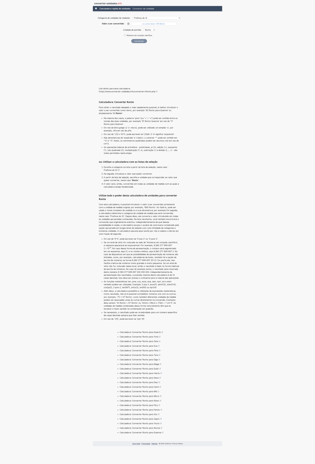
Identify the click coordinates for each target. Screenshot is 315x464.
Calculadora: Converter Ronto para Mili (138, 391)
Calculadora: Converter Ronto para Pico (139, 405)
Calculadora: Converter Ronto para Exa (138, 346)
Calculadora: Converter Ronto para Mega (139, 364)
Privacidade (146, 444)
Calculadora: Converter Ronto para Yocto (139, 423)
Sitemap (155, 444)
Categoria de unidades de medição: (114, 18)
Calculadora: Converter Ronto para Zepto (139, 419)
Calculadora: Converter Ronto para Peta (139, 350)
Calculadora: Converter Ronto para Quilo (139, 368)
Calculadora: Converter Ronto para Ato (138, 414)
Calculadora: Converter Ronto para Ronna (140, 428)
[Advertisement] (139, 63)
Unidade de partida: (132, 30)
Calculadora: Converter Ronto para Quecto (140, 332)
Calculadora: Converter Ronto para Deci (139, 382)
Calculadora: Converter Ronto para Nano (139, 400)
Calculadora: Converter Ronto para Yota (139, 336)
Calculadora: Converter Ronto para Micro (139, 396)
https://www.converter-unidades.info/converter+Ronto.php (127, 91)
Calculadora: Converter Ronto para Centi (139, 387)
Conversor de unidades (143, 8)
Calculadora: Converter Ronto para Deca (139, 378)
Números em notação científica (139, 35)
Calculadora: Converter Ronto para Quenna (140, 432)
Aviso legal (136, 444)
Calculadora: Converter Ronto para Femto (140, 410)
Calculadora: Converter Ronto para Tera (139, 355)
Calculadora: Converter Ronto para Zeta (139, 341)
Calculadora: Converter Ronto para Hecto (140, 373)
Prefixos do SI (110, 170)
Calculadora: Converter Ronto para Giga (139, 359)
